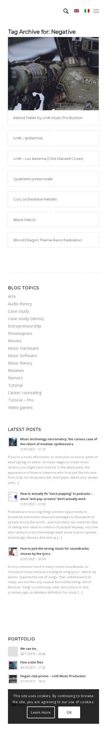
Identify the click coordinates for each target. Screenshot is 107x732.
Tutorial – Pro (21, 400)
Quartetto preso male (33, 179)
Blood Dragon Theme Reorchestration (47, 240)
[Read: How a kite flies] (13, 665)
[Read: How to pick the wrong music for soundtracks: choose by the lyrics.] (13, 551)
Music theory (20, 363)
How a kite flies (31, 662)
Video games (20, 407)
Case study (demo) (26, 318)
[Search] (63, 11)
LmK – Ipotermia (28, 138)
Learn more (41, 712)
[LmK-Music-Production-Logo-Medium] (44, 11)
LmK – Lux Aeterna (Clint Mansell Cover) (48, 158)
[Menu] (96, 11)
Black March (24, 219)
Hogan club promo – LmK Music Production (53, 676)
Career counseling (25, 392)
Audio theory (20, 303)
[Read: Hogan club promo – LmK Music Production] (13, 679)
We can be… (29, 648)
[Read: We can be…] (13, 652)
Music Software (22, 355)
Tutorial (15, 385)
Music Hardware (23, 348)
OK (69, 712)
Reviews (16, 370)
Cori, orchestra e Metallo (35, 199)
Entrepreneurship (24, 326)
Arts (12, 296)
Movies (15, 340)
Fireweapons (20, 333)
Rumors (15, 377)
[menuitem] (63, 11)
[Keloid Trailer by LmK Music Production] (53, 73)
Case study (18, 311)
